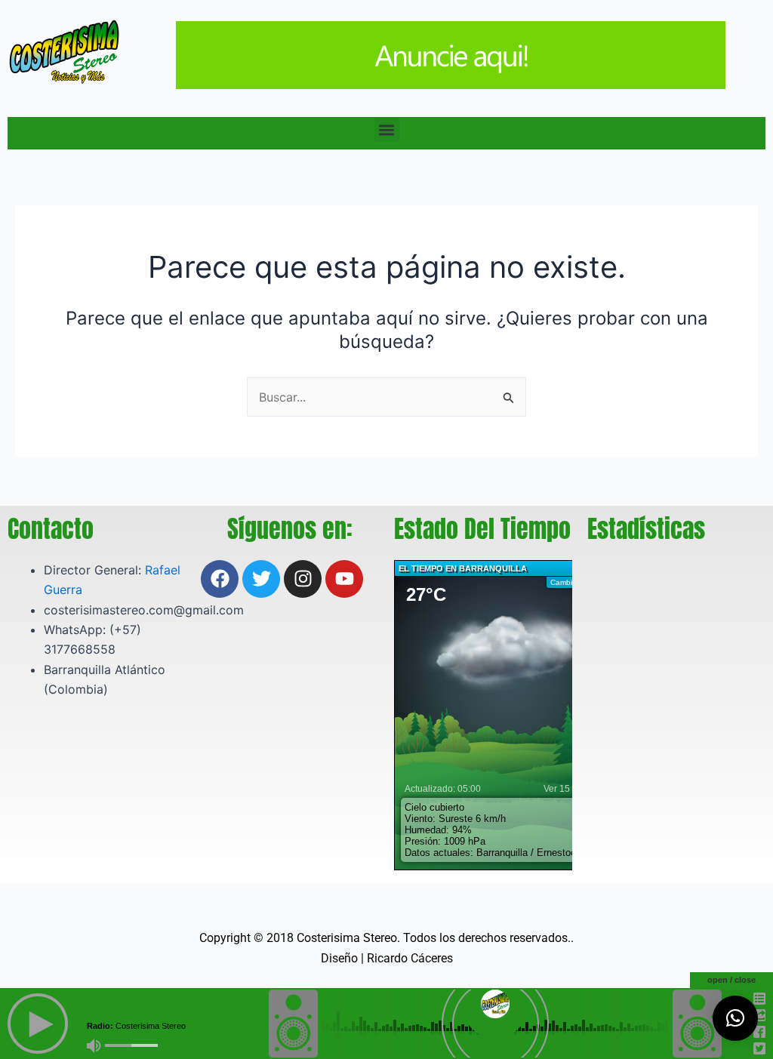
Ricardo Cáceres (410, 958)
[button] (386, 129)
